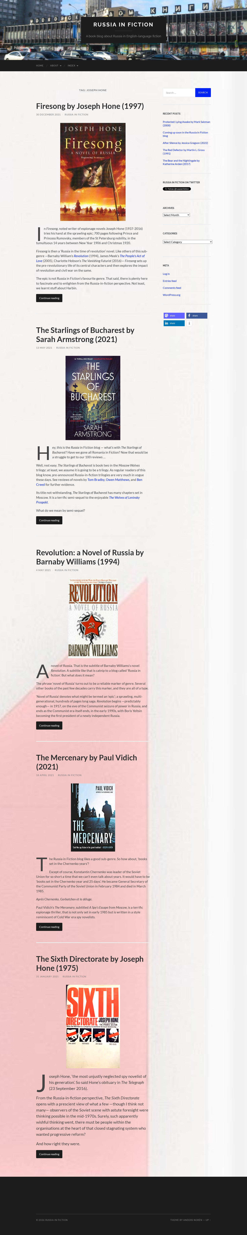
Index (71, 65)
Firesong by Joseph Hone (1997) (90, 106)
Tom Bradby (96, 480)
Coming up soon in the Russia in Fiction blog (185, 134)
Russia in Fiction (76, 114)
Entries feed (170, 280)
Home (40, 65)
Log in (166, 273)
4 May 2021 (43, 570)
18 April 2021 (45, 775)
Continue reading (49, 298)
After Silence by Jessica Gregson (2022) (185, 142)
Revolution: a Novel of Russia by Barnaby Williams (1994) (90, 557)
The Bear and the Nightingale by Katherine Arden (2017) (181, 162)
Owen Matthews (117, 480)
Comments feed (172, 287)
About (54, 65)
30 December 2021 (48, 114)
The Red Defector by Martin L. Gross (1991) (184, 151)
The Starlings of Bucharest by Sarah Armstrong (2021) (85, 335)
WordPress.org (171, 294)
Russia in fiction (123, 24)
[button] (174, 316)
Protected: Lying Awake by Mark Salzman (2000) (186, 123)
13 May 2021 (44, 347)
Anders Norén (192, 1220)
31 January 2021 (47, 976)
